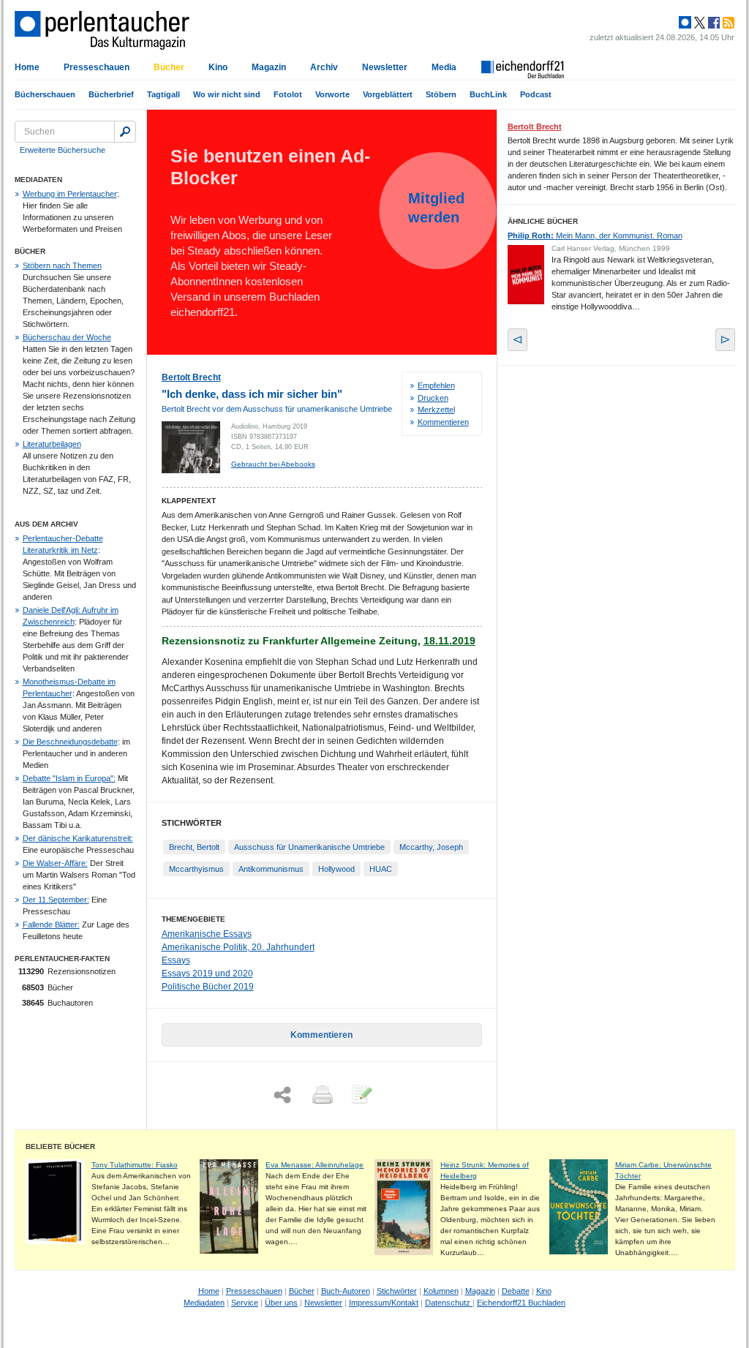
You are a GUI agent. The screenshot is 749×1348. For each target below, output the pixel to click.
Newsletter (384, 67)
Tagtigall (163, 94)
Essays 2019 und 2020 (207, 973)
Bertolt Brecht (191, 377)
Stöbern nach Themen (62, 265)
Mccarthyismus (196, 869)
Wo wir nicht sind (226, 94)
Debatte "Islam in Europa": (69, 778)
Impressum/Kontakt (383, 1302)
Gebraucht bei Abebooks (273, 464)
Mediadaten (204, 1302)
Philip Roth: (595, 235)
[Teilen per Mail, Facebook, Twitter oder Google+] (282, 1095)
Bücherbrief (111, 94)
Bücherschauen (45, 94)
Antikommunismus (271, 869)
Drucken (433, 398)
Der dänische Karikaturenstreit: (78, 838)
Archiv (324, 67)
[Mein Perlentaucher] (685, 23)
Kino (217, 67)
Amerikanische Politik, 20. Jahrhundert (238, 947)
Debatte (516, 1291)
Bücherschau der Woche (67, 337)
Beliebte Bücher (60, 1146)
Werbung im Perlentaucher (70, 193)
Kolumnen (441, 1291)
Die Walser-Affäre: (55, 863)
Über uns (281, 1302)
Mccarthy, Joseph (431, 847)
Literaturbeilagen (52, 444)
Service (244, 1302)
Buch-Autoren (345, 1291)
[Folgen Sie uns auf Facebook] (712, 23)
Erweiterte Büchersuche (62, 150)
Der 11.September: (56, 899)
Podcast (536, 94)
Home (27, 67)
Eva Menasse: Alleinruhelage (315, 1165)
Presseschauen (96, 67)
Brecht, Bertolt (194, 847)
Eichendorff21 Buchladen (521, 1302)
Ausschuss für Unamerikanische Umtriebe (309, 847)
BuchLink (488, 94)
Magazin (269, 67)
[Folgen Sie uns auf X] (698, 23)
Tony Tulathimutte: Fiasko (134, 1165)
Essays (176, 960)
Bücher (169, 67)
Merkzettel (436, 409)
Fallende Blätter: (51, 924)
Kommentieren (443, 422)
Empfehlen (436, 385)
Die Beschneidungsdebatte (70, 741)
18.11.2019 (449, 641)
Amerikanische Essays (207, 934)
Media (444, 67)
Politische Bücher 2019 (208, 987)
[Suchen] (125, 132)
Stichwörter (397, 1291)
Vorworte (332, 94)
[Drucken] (321, 1096)
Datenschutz (449, 1302)
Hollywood (336, 869)
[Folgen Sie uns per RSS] (727, 23)
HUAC (380, 869)
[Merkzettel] (360, 1096)
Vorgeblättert (388, 94)
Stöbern (441, 94)
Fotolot (288, 94)
